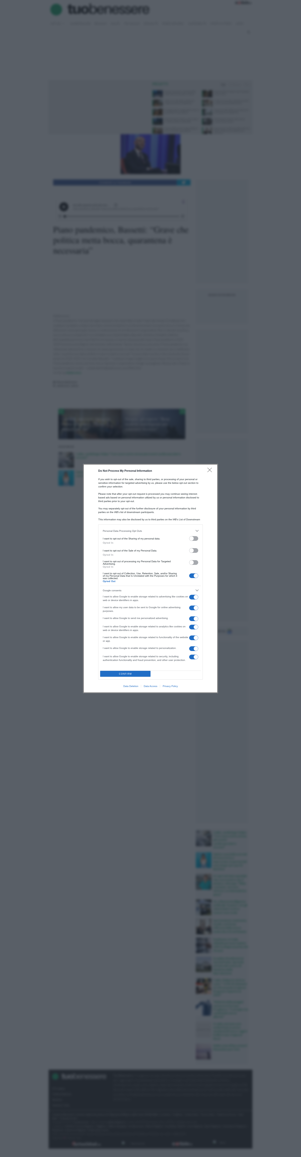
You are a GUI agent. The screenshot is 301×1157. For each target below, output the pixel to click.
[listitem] (150, 531)
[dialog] (150, 578)
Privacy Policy (170, 686)
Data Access (150, 686)
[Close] (210, 471)
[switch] (193, 538)
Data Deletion (130, 686)
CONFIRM (125, 674)
